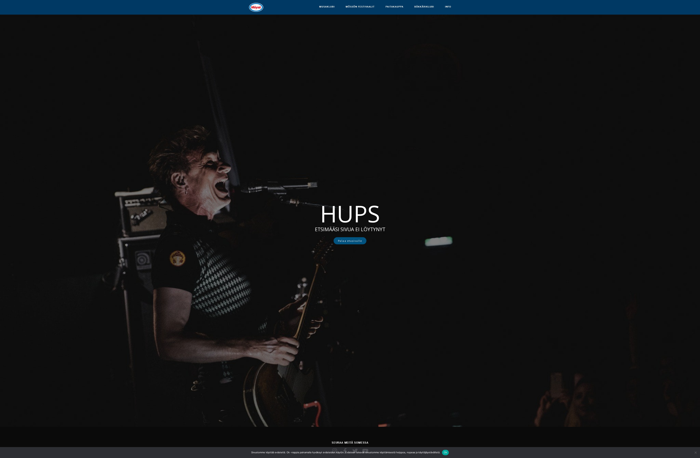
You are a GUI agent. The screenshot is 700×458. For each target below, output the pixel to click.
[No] (695, 452)
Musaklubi (327, 7)
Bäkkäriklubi (424, 7)
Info (448, 7)
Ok (445, 452)
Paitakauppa (394, 7)
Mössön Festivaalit (360, 7)
